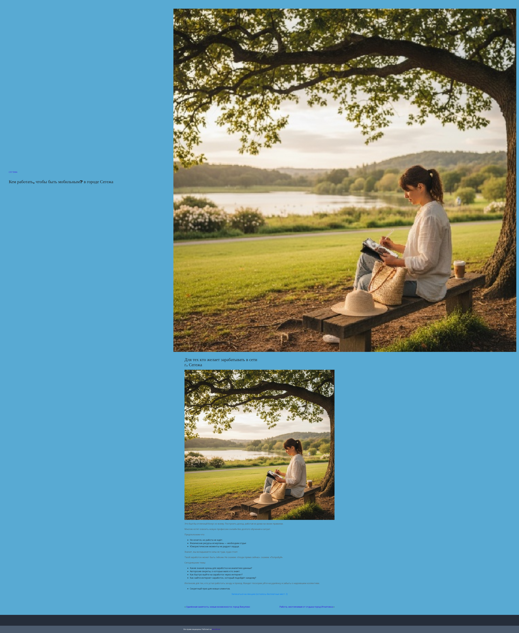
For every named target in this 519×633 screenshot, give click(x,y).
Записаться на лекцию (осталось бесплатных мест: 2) (260, 594)
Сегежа (13, 172)
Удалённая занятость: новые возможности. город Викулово (218, 606)
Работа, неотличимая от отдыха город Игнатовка (306, 606)
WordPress (216, 629)
